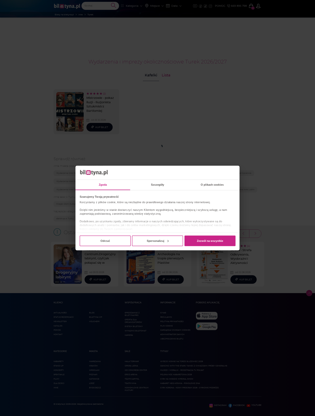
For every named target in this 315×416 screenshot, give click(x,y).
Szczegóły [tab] (157, 184)
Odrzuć (105, 240)
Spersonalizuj (155, 240)
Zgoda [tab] (103, 184)
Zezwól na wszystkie (210, 240)
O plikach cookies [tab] (212, 184)
